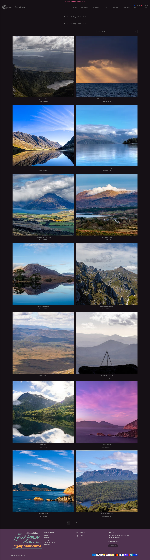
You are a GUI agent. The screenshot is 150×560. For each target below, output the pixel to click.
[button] (140, 5)
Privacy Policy (55, 291)
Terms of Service (65, 291)
